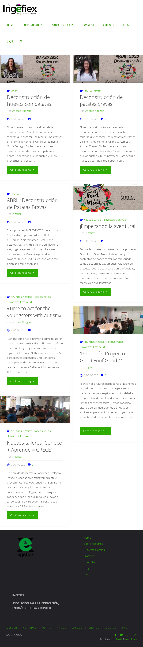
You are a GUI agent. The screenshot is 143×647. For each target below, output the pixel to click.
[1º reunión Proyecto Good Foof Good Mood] (108, 320)
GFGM (14, 90)
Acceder (11, 627)
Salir (86, 574)
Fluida (118, 639)
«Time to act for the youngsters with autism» (34, 312)
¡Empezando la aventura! (107, 226)
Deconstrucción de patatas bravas (101, 100)
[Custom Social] (135, 635)
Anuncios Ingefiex (21, 296)
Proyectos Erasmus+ (115, 219)
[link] (21, 41)
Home (87, 537)
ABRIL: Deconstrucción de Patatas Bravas (32, 203)
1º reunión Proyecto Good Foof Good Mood (105, 357)
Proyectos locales (94, 549)
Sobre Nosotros (93, 543)
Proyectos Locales (18, 436)
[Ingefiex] (20, 8)
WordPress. (131, 639)
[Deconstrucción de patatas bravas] (108, 69)
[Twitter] (121, 635)
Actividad (30, 627)
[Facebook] (115, 635)
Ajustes (110, 627)
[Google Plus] (128, 635)
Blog (86, 568)
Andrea (88, 90)
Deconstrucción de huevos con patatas (29, 100)
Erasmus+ (90, 556)
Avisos (61, 627)
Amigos (77, 627)
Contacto (89, 562)
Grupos (94, 627)
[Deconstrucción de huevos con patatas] (35, 69)
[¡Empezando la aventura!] (108, 198)
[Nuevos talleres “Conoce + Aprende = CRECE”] (35, 409)
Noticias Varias (92, 219)
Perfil (46, 627)
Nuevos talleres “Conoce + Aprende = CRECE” (34, 446)
